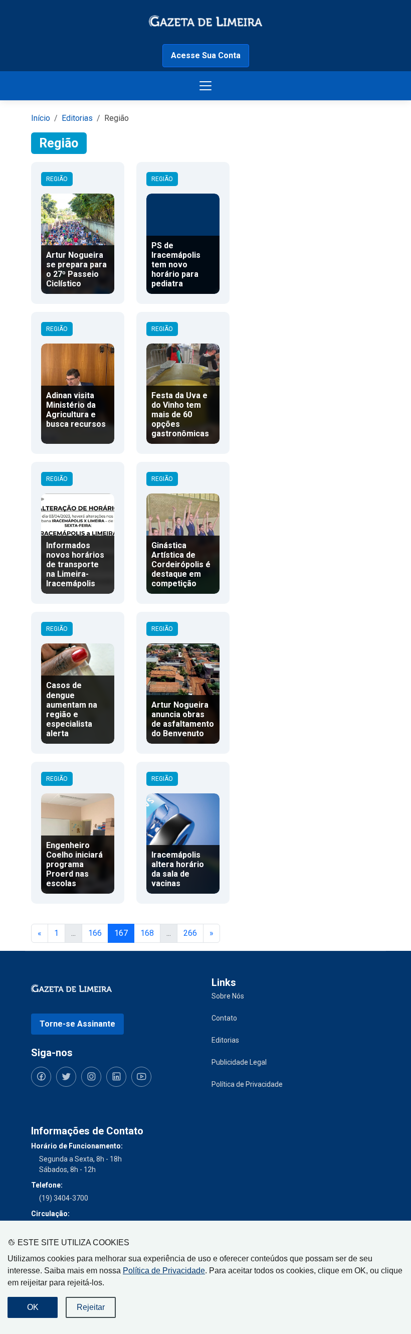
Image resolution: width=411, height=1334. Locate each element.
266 (190, 933)
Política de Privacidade (164, 1270)
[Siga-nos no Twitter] (66, 1077)
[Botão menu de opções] (205, 85)
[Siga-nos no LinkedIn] (116, 1077)
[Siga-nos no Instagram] (91, 1077)
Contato (224, 1018)
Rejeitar (91, 1307)
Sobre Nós (228, 995)
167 (121, 933)
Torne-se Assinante (77, 1024)
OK (33, 1307)
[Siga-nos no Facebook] (41, 1077)
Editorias (77, 118)
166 (95, 933)
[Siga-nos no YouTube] (141, 1077)
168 (147, 933)
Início (40, 118)
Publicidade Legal (239, 1062)
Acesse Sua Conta (206, 55)
